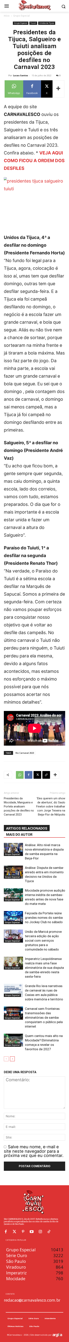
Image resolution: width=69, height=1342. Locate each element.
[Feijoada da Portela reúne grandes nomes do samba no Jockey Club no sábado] (13, 917)
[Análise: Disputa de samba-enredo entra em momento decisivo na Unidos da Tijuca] (13, 872)
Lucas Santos (20, 75)
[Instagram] (40, 1232)
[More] (58, 89)
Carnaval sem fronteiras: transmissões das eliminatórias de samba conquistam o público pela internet (44, 1017)
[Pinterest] (23, 1232)
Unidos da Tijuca (46, 23)
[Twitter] (14, 1232)
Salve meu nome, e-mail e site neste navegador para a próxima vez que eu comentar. (33, 1151)
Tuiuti (33, 23)
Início (7, 15)
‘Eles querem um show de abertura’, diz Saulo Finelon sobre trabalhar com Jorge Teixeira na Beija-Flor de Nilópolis (50, 806)
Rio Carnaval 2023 (25, 752)
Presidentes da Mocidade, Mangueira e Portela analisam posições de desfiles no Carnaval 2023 (19, 806)
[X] (37, 775)
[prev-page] (6, 1058)
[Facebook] (28, 775)
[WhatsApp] (20, 775)
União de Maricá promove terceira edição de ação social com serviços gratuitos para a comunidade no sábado (43, 940)
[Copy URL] (46, 775)
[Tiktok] (49, 1232)
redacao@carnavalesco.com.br (32, 1300)
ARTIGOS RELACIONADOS (26, 828)
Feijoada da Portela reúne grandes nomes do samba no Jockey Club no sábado (44, 917)
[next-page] (12, 1058)
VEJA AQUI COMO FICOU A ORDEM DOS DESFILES (34, 160)
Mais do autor (19, 834)
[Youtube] (32, 1232)
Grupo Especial (21, 15)
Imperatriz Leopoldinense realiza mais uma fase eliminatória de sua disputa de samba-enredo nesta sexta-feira (44, 967)
